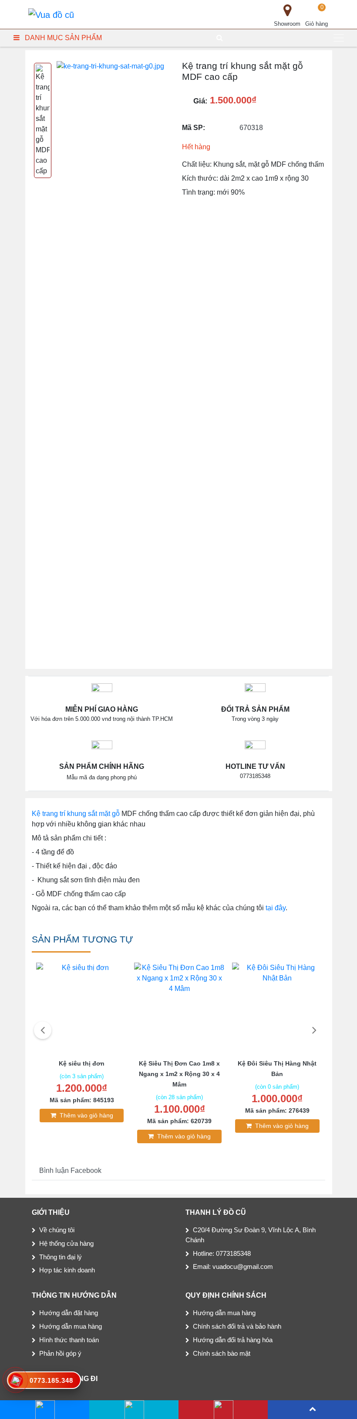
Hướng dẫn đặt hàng (68, 1312)
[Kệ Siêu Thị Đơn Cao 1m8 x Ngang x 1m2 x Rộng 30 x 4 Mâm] (179, 1009)
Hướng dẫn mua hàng (70, 1326)
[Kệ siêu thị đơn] (81, 1009)
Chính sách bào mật (221, 1353)
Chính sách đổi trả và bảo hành (237, 1326)
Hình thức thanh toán (69, 1340)
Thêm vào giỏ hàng (86, 1115)
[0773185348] (134, 1409)
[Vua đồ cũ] (51, 14)
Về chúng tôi (56, 1230)
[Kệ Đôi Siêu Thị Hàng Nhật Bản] (277, 1009)
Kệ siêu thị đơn (81, 1063)
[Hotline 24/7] (223, 1409)
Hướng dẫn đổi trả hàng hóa (233, 1340)
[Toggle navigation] (338, 38)
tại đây (276, 908)
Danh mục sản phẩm (63, 37)
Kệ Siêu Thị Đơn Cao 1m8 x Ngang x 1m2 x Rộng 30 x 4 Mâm (179, 1074)
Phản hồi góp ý (60, 1353)
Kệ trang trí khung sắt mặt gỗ (76, 813)
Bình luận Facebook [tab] (70, 1170)
